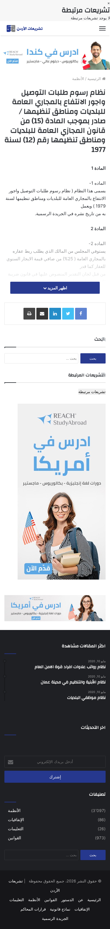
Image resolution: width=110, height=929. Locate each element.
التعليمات (15, 828)
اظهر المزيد (57, 287)
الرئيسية (94, 78)
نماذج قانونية (60, 909)
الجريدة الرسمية (55, 918)
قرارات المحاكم (33, 909)
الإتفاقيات (16, 819)
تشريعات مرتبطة (92, 391)
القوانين (14, 837)
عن (80, 899)
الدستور (67, 899)
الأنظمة (78, 78)
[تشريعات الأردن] (24, 28)
